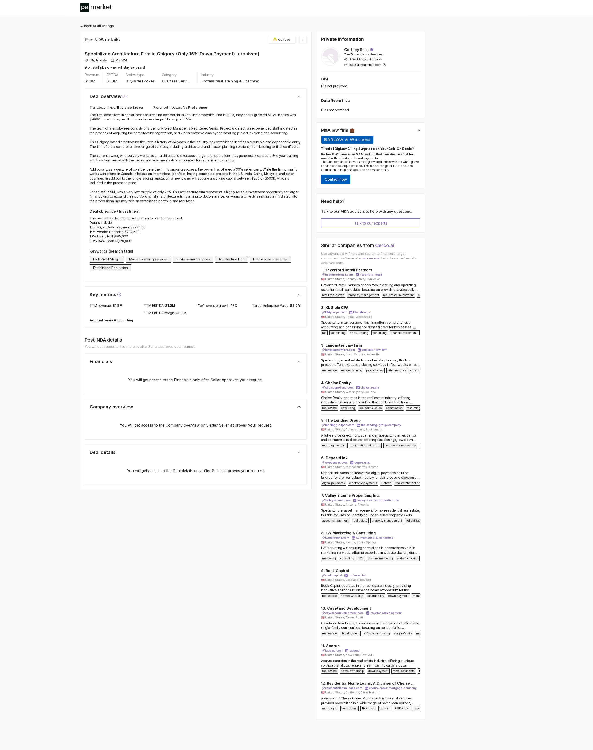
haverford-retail (371, 274)
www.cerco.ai (369, 258)
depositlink (362, 462)
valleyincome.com (337, 500)
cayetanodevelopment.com (344, 613)
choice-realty (369, 387)
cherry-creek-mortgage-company (392, 688)
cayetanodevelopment (386, 613)
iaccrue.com (333, 650)
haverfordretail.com (339, 274)
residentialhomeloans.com (343, 688)
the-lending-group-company (381, 425)
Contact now (336, 179)
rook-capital (357, 575)
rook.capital (333, 575)
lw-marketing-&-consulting (374, 537)
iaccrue (354, 650)
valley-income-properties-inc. (378, 500)
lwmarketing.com (337, 537)
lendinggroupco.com (339, 425)
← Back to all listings (97, 26)
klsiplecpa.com (335, 312)
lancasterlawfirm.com (340, 349)
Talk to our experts (370, 223)
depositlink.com (336, 462)
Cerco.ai (384, 245)
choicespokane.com (339, 387)
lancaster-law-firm (374, 349)
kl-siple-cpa (361, 312)
